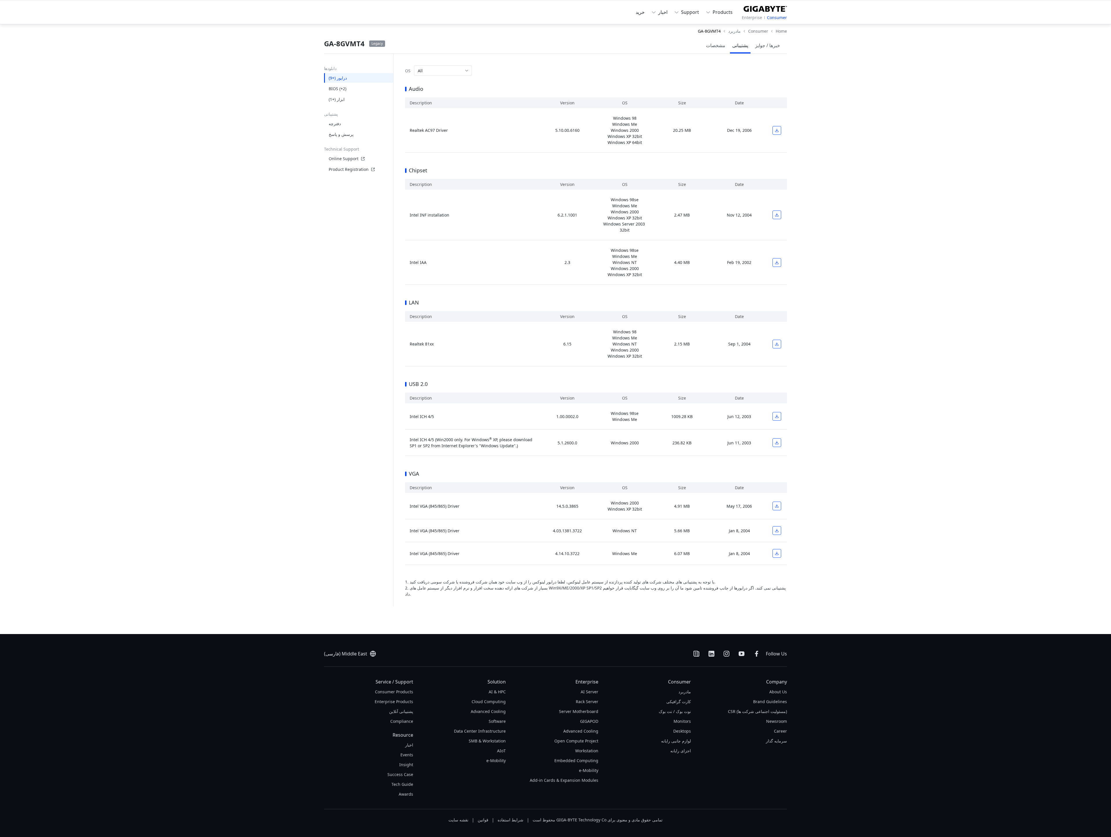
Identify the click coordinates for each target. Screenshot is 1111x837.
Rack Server (587, 701)
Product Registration (349, 169)
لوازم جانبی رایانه (676, 741)
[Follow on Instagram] (726, 653)
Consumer (777, 17)
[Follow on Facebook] (756, 653)
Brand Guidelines (770, 701)
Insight (406, 764)
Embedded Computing (576, 760)
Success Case (400, 774)
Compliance (401, 721)
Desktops (682, 731)
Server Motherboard (578, 711)
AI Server (589, 691)
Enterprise (752, 17)
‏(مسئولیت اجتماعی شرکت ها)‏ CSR (757, 711)
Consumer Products (394, 691)
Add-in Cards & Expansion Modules (564, 780)
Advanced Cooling (580, 731)
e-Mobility (588, 770)
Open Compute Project (576, 741)
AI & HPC (497, 691)
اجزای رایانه (680, 750)
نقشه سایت (458, 820)
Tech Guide (402, 784)
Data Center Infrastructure (480, 731)
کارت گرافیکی (678, 701)
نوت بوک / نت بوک (675, 711)
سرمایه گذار (776, 741)
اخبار (409, 745)
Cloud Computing (489, 701)
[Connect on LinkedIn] (711, 653)
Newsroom (776, 721)
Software (497, 721)
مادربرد (684, 691)
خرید (640, 12)
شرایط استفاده (510, 820)
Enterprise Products (394, 701)
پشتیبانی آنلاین (401, 711)
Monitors (682, 721)
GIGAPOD (589, 721)
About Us (778, 691)
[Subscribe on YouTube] (741, 653)
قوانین (483, 820)
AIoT (501, 750)
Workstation (586, 750)
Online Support (343, 158)
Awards (406, 794)
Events (406, 754)
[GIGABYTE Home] (765, 8)
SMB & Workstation (487, 741)
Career (780, 731)
